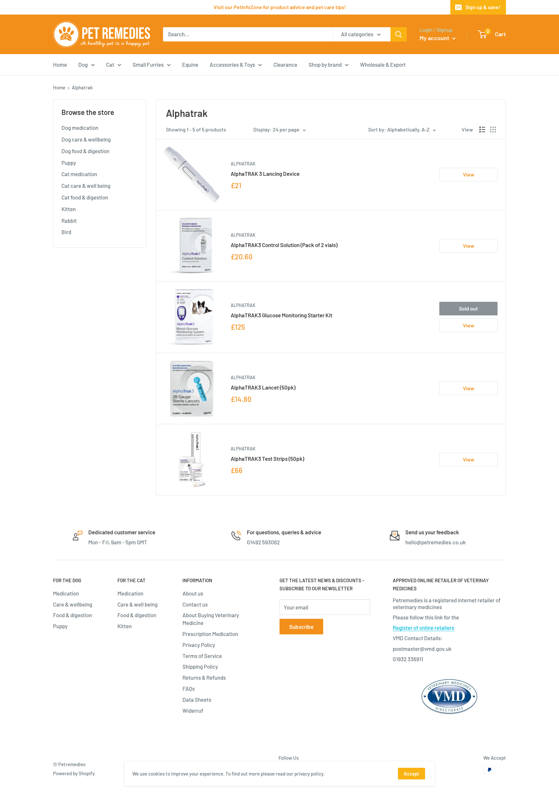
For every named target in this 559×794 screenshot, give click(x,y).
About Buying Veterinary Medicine (210, 619)
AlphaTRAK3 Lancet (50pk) (263, 387)
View (468, 174)
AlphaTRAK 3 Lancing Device (265, 173)
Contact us (195, 604)
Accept (411, 774)
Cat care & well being (85, 185)
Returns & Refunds (204, 677)
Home (60, 64)
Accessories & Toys (232, 64)
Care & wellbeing (72, 604)
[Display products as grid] (493, 129)
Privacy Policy (198, 644)
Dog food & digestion (85, 151)
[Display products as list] (482, 129)
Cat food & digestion (84, 197)
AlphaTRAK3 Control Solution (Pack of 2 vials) (284, 245)
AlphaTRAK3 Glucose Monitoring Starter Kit (281, 315)
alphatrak (243, 163)
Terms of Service (202, 655)
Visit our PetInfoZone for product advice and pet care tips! (280, 7)
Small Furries (148, 64)
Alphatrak (243, 235)
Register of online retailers (423, 627)
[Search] (398, 34)
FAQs (188, 688)
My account (435, 37)
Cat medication (79, 174)
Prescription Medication (210, 633)
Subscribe (301, 626)
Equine (190, 64)
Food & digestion (72, 615)
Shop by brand (325, 64)
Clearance (285, 64)
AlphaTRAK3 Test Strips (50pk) (267, 458)
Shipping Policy (200, 666)
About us (192, 593)
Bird (66, 232)
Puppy (68, 162)
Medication (66, 593)
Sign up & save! (483, 7)
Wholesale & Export (383, 64)
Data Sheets (196, 699)
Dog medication (79, 127)
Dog (83, 64)
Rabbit (69, 220)
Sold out (468, 308)
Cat (110, 64)
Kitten (68, 209)
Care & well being (137, 604)
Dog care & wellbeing (86, 139)
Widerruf (192, 710)
